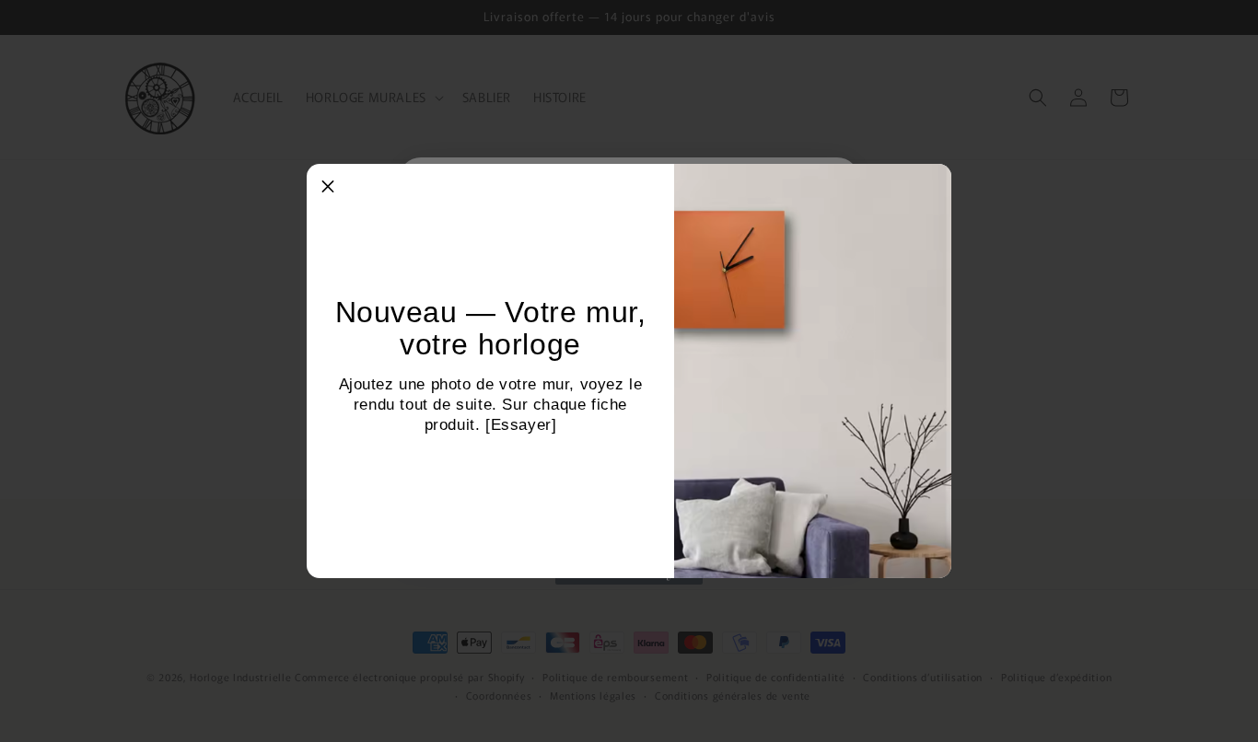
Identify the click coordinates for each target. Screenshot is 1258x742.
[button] (327, 185)
